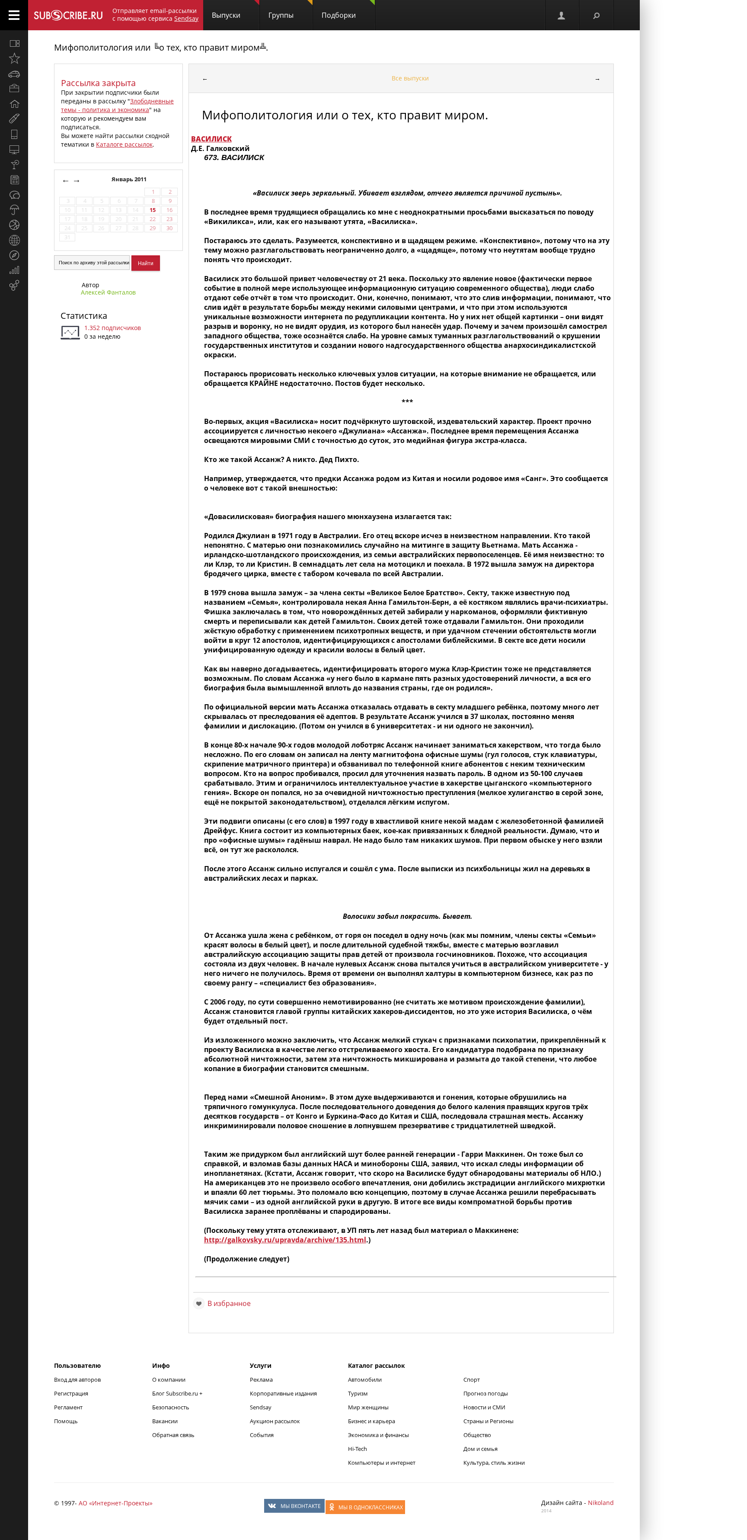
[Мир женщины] (14, 118)
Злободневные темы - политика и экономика (117, 105)
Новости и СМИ (484, 1407)
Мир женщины (368, 1407)
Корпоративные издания (283, 1393)
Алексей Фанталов (108, 292)
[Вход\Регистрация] (562, 15)
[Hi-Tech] (14, 134)
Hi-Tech (357, 1449)
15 (153, 210)
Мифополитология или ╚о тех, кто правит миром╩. (161, 47)
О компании (168, 1379)
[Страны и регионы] (14, 240)
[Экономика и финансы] (14, 270)
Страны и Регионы (488, 1421)
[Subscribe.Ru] (68, 15)
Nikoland (601, 1502)
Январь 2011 (130, 179)
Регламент (68, 1407)
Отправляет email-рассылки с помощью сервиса (155, 14)
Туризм (358, 1393)
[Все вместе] (14, 43)
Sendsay (260, 1407)
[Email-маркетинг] (14, 285)
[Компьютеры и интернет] (14, 149)
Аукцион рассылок (275, 1421)
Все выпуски (410, 78)
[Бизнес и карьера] (14, 88)
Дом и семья (480, 1449)
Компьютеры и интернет (381, 1462)
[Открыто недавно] (14, 58)
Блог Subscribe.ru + (178, 1393)
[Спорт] (14, 224)
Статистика (84, 315)
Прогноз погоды (485, 1393)
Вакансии (165, 1421)
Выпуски (226, 15)
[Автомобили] (14, 73)
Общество (477, 1435)
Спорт (471, 1379)
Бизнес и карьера (371, 1421)
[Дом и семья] (14, 103)
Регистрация (71, 1393)
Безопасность (170, 1407)
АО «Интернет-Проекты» (116, 1503)
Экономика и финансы (378, 1435)
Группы (281, 15)
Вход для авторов (77, 1379)
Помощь (66, 1421)
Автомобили (365, 1379)
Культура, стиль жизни (494, 1462)
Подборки (339, 15)
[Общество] (14, 194)
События (262, 1435)
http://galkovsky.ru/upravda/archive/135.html (285, 1240)
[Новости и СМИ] (14, 179)
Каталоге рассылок (124, 144)
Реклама (261, 1379)
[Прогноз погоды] (14, 209)
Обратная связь (173, 1435)
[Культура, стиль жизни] (14, 164)
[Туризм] (14, 255)
